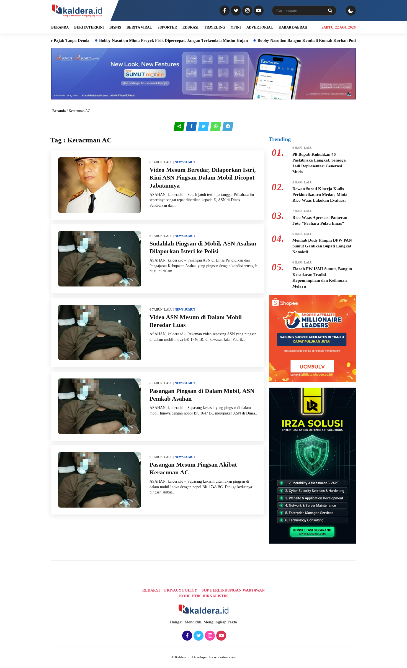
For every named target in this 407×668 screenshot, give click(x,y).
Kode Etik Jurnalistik (203, 596)
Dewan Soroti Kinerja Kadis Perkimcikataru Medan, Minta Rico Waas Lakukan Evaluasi (319, 194)
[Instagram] (246, 11)
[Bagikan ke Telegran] (227, 126)
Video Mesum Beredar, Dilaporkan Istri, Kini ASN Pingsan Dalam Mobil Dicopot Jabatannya (203, 177)
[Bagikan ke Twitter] (204, 126)
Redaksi (151, 590)
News (179, 162)
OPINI (236, 27)
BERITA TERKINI (89, 27)
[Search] (330, 10)
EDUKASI (190, 27)
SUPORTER (167, 27)
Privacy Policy (180, 590)
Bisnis (115, 27)
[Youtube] (258, 11)
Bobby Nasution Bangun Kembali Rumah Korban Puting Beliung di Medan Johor (305, 40)
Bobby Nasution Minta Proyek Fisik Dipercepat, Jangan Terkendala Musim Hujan (148, 40)
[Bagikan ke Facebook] (192, 126)
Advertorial (259, 27)
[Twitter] (235, 11)
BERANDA (60, 27)
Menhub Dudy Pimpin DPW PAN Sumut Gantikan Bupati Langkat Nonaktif (322, 246)
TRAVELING (214, 27)
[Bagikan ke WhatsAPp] (216, 126)
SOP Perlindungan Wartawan (233, 590)
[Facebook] (224, 11)
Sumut (189, 162)
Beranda (59, 111)
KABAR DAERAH (293, 27)
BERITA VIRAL (139, 27)
